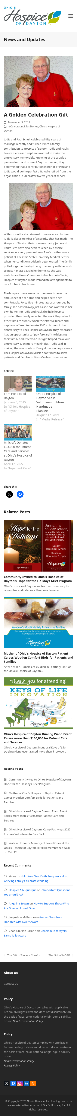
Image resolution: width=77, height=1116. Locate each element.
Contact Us (11, 983)
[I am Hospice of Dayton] (18, 384)
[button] (70, 16)
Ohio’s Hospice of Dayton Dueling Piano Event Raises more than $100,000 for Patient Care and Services (38, 738)
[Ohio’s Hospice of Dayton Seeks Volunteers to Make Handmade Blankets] (50, 384)
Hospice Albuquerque (22, 890)
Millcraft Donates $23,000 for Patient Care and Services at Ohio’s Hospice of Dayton (18, 451)
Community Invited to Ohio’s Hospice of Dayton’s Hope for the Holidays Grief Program (38, 579)
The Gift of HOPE (59, 955)
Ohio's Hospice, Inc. (38, 1101)
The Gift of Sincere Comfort (22, 955)
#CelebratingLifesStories (23, 126)
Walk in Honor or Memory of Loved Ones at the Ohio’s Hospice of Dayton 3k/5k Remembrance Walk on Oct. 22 (37, 847)
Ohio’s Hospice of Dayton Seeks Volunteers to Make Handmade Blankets (50, 402)
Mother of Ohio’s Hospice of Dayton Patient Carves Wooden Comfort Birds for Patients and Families (38, 657)
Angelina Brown (19, 903)
